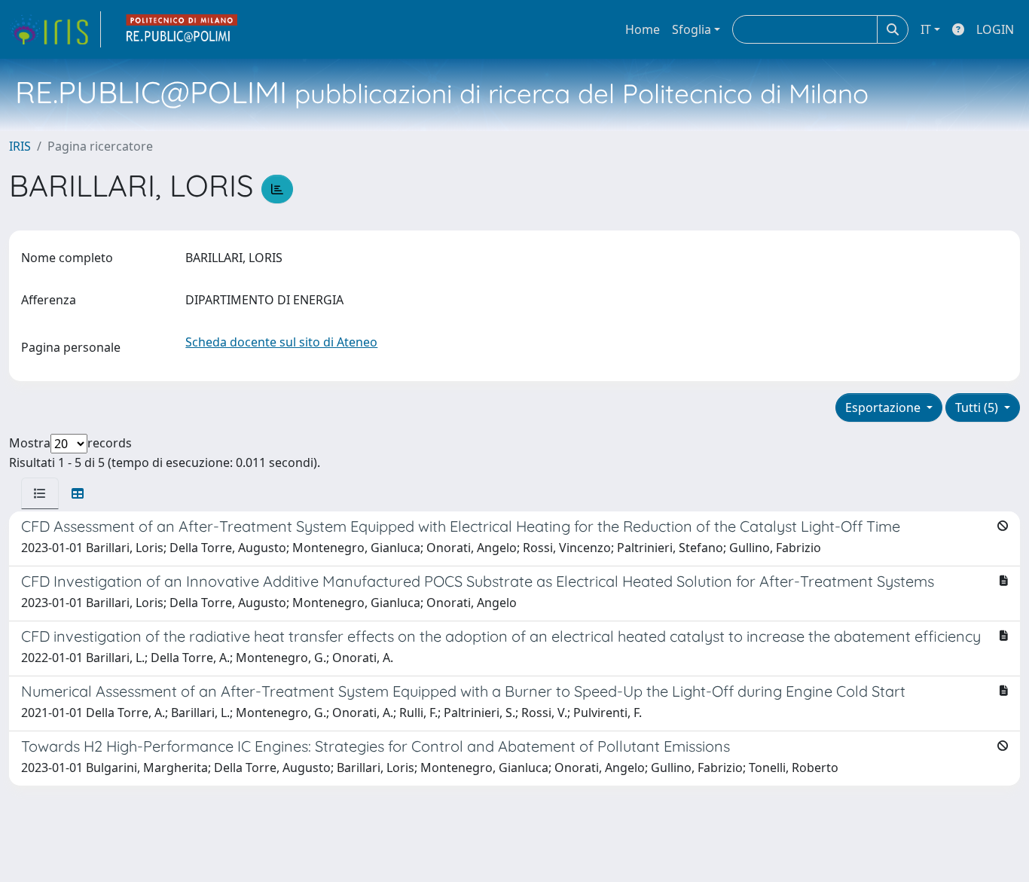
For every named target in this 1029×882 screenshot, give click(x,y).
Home (642, 29)
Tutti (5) (978, 407)
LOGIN (995, 29)
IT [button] (926, 29)
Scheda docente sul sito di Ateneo (281, 342)
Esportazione (884, 407)
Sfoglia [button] (691, 29)
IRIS (20, 146)
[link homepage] (55, 29)
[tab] (40, 493)
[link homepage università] (182, 29)
